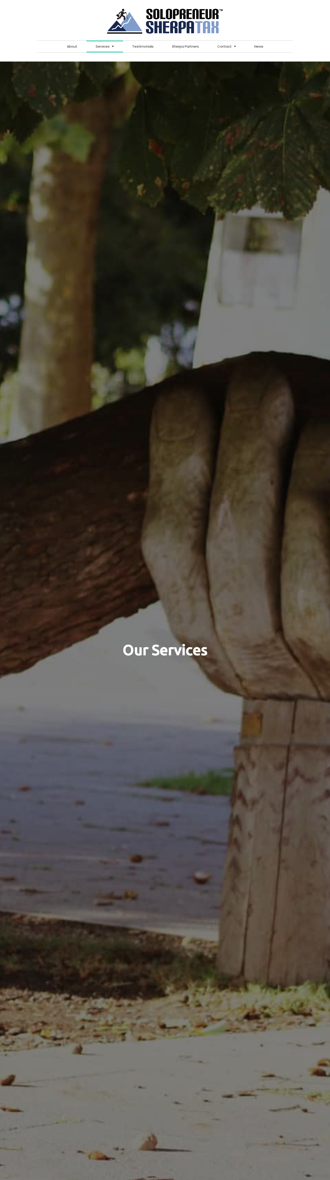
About (72, 46)
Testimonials (143, 46)
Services (103, 46)
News (258, 46)
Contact (224, 46)
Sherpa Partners (185, 46)
